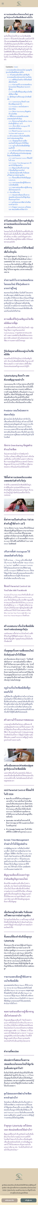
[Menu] (3, 3)
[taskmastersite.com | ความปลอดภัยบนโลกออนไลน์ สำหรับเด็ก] (19, 3)
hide (16, 67)
